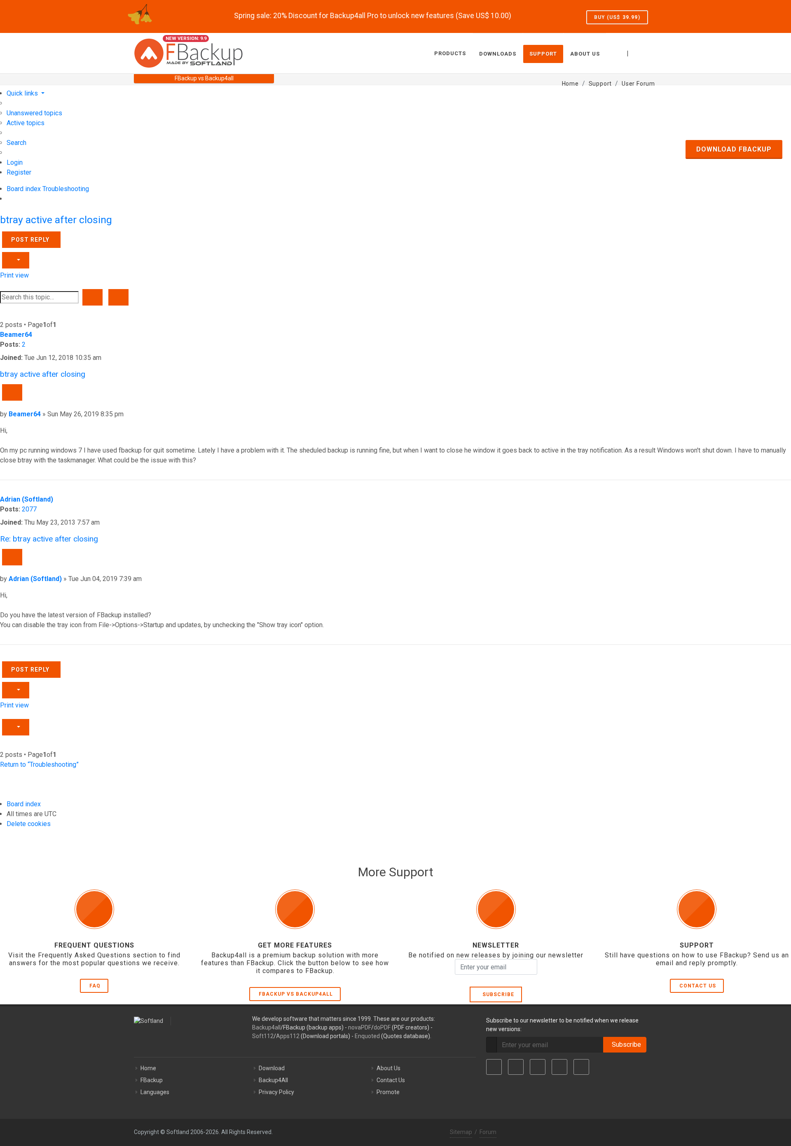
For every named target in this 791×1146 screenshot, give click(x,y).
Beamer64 (16, 334)
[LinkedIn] (537, 1067)
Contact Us (697, 986)
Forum (488, 1132)
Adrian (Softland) (26, 499)
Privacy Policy (276, 1092)
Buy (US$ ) (617, 17)
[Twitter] (516, 1067)
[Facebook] (494, 1067)
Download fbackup (734, 149)
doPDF (382, 1027)
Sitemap (461, 1132)
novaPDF (359, 1027)
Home (148, 1068)
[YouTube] (559, 1067)
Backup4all (266, 1027)
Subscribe (496, 994)
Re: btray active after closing (49, 539)
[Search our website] (648, 52)
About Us (388, 1068)
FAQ (95, 986)
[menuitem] (34, 113)
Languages (154, 1092)
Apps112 (288, 1036)
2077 (29, 509)
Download (272, 1068)
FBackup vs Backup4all (296, 994)
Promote (388, 1092)
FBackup (151, 1080)
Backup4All (273, 1080)
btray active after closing (56, 220)
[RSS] (581, 1067)
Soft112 (263, 1036)
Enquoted (367, 1036)
